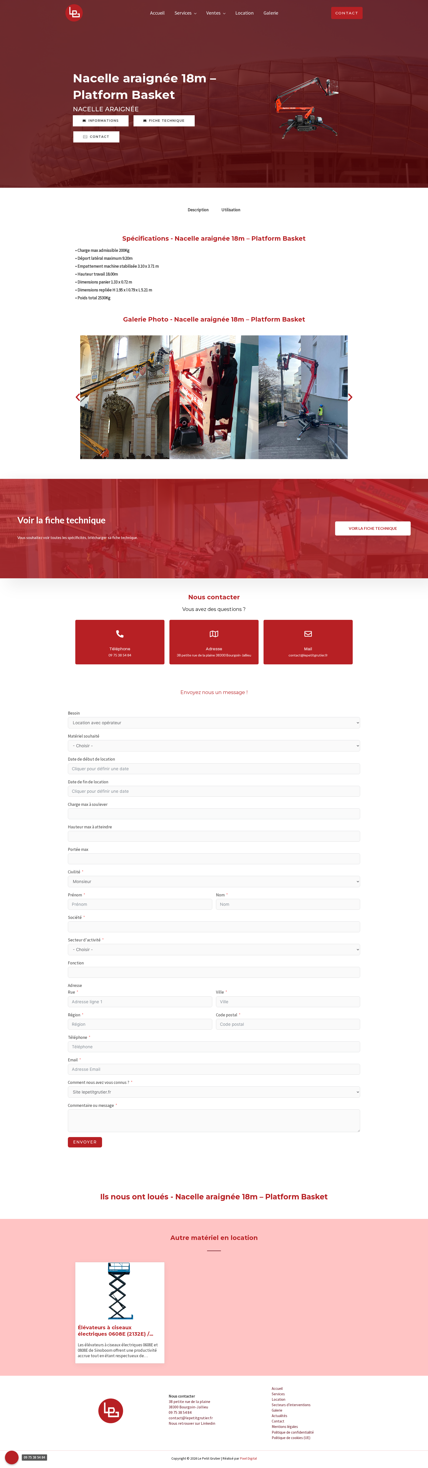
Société (75, 917)
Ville (220, 992)
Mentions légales (285, 1426)
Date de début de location (91, 759)
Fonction (76, 963)
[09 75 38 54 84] (12, 1457)
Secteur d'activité (84, 940)
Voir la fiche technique (373, 528)
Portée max (78, 849)
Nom (220, 895)
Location (244, 13)
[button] (347, 13)
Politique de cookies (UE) (291, 1437)
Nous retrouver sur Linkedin (192, 1423)
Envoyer (85, 1142)
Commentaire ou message (91, 1105)
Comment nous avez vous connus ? (98, 1082)
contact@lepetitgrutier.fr (191, 1417)
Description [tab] (198, 209)
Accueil (157, 13)
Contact (278, 1421)
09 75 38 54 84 (180, 1412)
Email (73, 1060)
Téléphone (77, 1037)
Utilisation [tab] (230, 209)
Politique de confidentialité (293, 1432)
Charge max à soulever (87, 804)
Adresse (75, 985)
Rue (71, 992)
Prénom (75, 895)
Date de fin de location (88, 782)
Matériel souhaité (83, 736)
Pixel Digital (248, 1458)
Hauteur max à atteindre (90, 827)
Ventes (213, 13)
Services (183, 13)
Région (74, 1015)
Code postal (226, 1015)
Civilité (74, 872)
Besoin (74, 713)
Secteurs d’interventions (291, 1404)
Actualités (279, 1415)
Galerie (271, 13)
